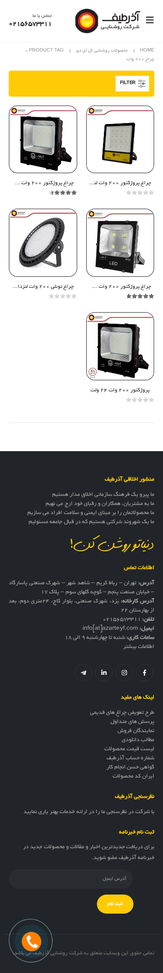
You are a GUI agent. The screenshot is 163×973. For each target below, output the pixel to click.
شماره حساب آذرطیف (130, 758)
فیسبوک (144, 672)
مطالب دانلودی (138, 740)
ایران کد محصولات (133, 777)
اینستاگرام (124, 672)
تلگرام (83, 672)
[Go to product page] (120, 139)
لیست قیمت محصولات (129, 749)
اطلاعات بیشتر (138, 647)
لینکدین (104, 672)
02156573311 (122, 620)
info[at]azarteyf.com (110, 629)
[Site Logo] (107, 21)
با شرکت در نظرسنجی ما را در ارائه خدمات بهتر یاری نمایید (88, 812)
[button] (147, 21)
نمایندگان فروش (135, 731)
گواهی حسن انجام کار (130, 768)
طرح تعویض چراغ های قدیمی (122, 713)
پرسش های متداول (132, 722)
